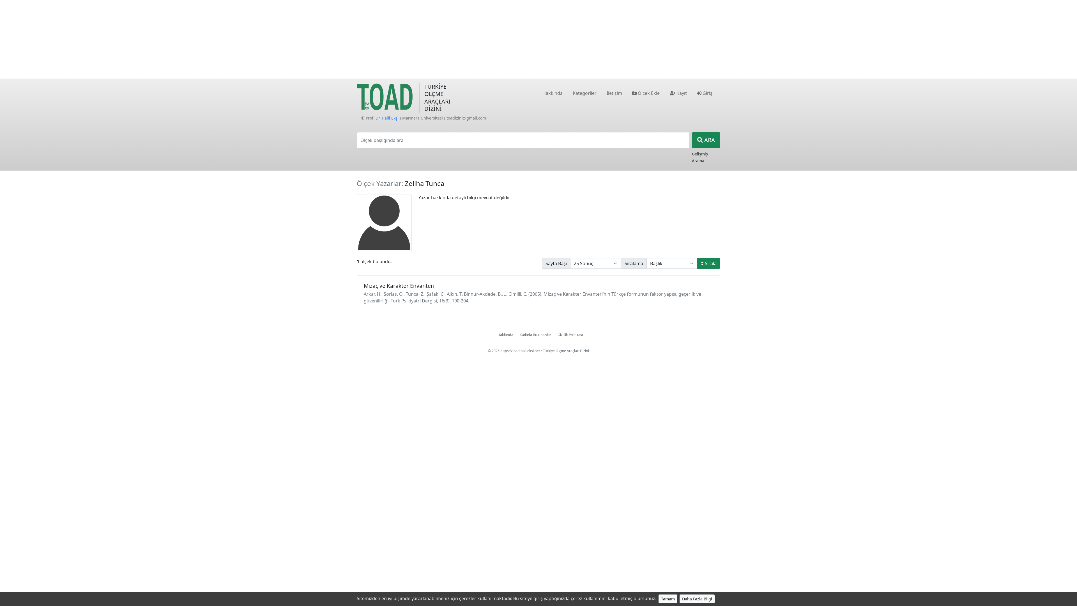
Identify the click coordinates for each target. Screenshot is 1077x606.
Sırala (710, 263)
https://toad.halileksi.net (520, 350)
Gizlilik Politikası (570, 334)
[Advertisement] (538, 39)
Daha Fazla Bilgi (697, 599)
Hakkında (505, 334)
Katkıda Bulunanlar (535, 334)
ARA (709, 140)
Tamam (668, 599)
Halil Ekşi (390, 118)
